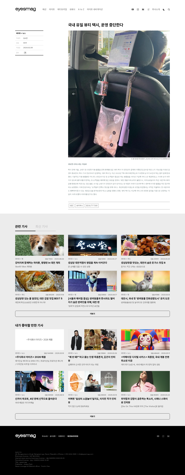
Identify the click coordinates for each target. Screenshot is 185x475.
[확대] (164, 36)
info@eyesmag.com (85, 454)
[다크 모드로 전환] (164, 9)
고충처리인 (61, 436)
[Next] (164, 93)
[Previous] (73, 93)
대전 (71, 206)
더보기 (92, 314)
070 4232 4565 (70, 454)
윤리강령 (52, 436)
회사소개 (156, 9)
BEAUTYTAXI (92, 206)
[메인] (25, 9)
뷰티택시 (79, 206)
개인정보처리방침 (72, 436)
